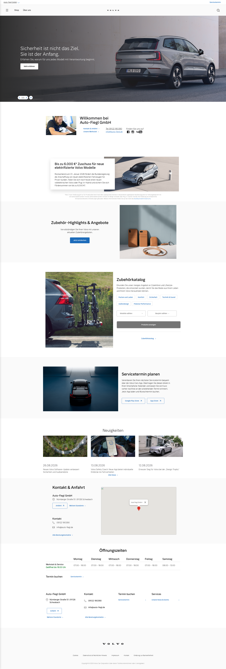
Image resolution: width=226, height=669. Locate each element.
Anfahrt (59, 506)
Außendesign (124, 304)
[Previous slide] (19, 97)
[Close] (145, 502)
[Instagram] (133, 132)
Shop (16, 10)
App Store (154, 401)
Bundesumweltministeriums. (142, 198)
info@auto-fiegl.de (114, 131)
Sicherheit (153, 297)
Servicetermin (215, 2)
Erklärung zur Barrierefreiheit (143, 655)
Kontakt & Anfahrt (90, 129)
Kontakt (126, 655)
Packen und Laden (126, 297)
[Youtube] (139, 132)
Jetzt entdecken (79, 240)
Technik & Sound (168, 297)
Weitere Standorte (76, 506)
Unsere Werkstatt (90, 132)
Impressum (115, 655)
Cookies (75, 655)
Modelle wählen (126, 313)
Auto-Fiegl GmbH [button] (10, 2)
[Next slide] (26, 97)
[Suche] (218, 10)
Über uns (27, 10)
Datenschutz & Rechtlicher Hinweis (95, 655)
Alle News (112, 475)
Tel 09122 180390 (114, 128)
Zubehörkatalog (147, 338)
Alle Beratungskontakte (61, 535)
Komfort (141, 297)
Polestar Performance (142, 304)
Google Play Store (132, 401)
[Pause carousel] (31, 97)
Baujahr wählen (161, 313)
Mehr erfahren (29, 66)
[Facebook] (128, 132)
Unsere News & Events (160, 600)
